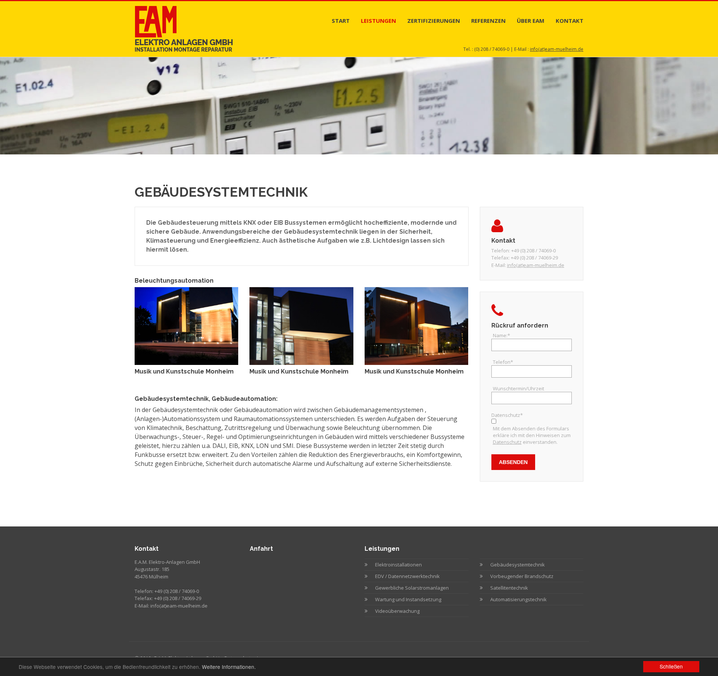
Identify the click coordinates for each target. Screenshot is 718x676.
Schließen (671, 666)
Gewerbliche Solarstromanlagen (412, 587)
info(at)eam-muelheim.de (556, 49)
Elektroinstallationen (398, 564)
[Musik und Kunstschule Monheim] (186, 325)
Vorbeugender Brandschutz (521, 576)
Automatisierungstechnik (518, 599)
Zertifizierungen (433, 20)
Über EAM (530, 20)
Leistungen (378, 20)
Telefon (503, 362)
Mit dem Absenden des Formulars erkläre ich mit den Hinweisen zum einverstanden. (532, 435)
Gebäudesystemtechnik (517, 564)
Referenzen (488, 20)
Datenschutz (507, 442)
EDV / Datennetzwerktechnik (407, 576)
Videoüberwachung (397, 611)
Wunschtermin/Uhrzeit (518, 388)
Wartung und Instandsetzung (408, 599)
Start (341, 20)
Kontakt (569, 20)
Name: (501, 335)
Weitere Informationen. (229, 666)
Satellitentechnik (509, 587)
